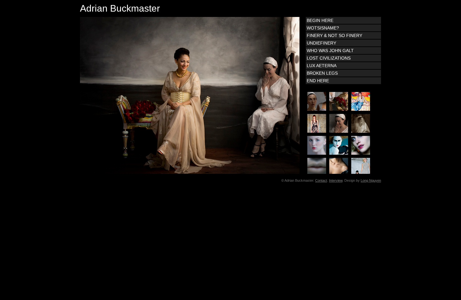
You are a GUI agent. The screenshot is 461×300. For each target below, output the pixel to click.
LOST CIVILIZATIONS (329, 58)
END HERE (318, 80)
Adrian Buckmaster (120, 8)
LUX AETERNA (321, 65)
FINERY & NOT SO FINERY (334, 35)
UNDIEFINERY (321, 43)
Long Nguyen (371, 180)
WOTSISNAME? (323, 27)
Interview (335, 180)
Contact (321, 180)
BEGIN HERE (320, 20)
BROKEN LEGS (322, 73)
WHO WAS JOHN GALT (330, 50)
